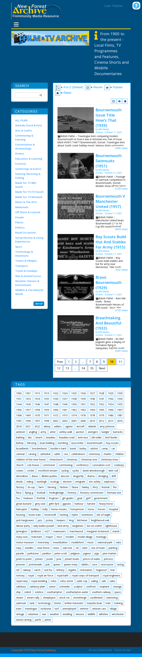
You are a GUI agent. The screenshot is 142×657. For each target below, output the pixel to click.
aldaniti (92, 426)
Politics (20, 227)
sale (103, 581)
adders (58, 426)
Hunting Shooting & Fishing (27, 175)
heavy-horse (106, 503)
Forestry (20, 163)
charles (108, 454)
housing (20, 514)
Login (107, 6)
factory (20, 487)
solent (27, 592)
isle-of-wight (103, 514)
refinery (60, 570)
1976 (83, 415)
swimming (112, 597)
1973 (65, 415)
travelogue (31, 608)
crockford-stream (47, 470)
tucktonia (46, 608)
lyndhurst (36, 531)
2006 (83, 420)
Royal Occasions (25, 232)
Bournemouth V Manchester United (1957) (110, 201)
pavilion (46, 553)
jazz (40, 520)
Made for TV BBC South (26, 184)
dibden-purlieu (49, 476)
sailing (94, 581)
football (41, 492)
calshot (94, 448)
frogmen (54, 498)
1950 (74, 404)
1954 (110, 404)
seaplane (104, 586)
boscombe (77, 443)
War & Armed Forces (28, 276)
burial (73, 448)
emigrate (80, 481)
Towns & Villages (26, 260)
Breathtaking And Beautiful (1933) (108, 323)
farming (51, 487)
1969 (28, 415)
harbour (79, 503)
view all (38, 303)
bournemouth (95, 443)
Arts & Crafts (23, 130)
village (113, 608)
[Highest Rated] (125, 101)
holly (45, 509)
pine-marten (109, 553)
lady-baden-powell (43, 525)
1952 (92, 404)
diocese (65, 476)
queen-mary (70, 564)
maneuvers (59, 531)
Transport (21, 265)
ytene (48, 619)
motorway (43, 542)
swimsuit (21, 603)
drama (91, 476)
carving (32, 454)
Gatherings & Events (28, 169)
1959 (46, 409)
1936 (55, 398)
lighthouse (111, 525)
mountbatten (60, 542)
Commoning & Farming (24, 137)
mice (59, 536)
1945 (28, 404)
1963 (83, 409)
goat (79, 498)
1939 (83, 398)
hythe (75, 514)
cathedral (45, 454)
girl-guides (68, 498)
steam (19, 597)
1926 (83, 393)
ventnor (84, 608)
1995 (19, 420)
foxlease (28, 498)
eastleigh (42, 481)
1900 (19, 393)
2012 (101, 420)
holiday (35, 509)
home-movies (59, 509)
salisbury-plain (37, 586)
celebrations (78, 454)
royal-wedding (39, 581)
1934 (37, 398)
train (108, 603)
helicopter (21, 509)
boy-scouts (112, 443)
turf (57, 608)
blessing (31, 443)
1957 (28, 409)
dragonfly (78, 476)
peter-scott (61, 553)
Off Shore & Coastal (27, 212)
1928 (101, 393)
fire (115, 487)
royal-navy (22, 581)
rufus (53, 581)
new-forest (43, 547)
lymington (21, 531)
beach (39, 437)
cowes (19, 470)
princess (108, 559)
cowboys (119, 465)
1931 (19, 398)
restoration (86, 570)
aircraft (81, 426)
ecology (54, 481)
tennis (57, 603)
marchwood (76, 531)
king (71, 520)
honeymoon (77, 509)
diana (35, 476)
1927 (92, 393)
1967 (120, 409)
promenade (35, 564)
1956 (19, 409)
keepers (61, 520)
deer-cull (113, 470)
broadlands (22, 448)
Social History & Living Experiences (29, 239)
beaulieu (50, 437)
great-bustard (23, 503)
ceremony (94, 454)
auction (80, 432)
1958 (37, 409)
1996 (28, 420)
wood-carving (23, 619)
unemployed (69, 608)
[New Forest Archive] (37, 11)
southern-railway (101, 592)
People (19, 217)
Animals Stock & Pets (28, 125)
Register (118, 6)
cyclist (75, 470)
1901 (28, 393)
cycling (65, 470)
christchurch (56, 459)
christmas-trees (109, 459)
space (117, 592)
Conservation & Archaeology (25, 146)
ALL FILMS (21, 120)
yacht (38, 619)
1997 (37, 420)
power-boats (72, 559)
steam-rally (33, 597)
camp (105, 448)
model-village (85, 536)
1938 (74, 398)
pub (48, 564)
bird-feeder (111, 437)
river (112, 570)
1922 (55, 393)
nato (118, 542)
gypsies (67, 503)
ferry (95, 487)
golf (88, 498)
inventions (87, 514)
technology (44, 603)
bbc (30, 437)
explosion (109, 481)
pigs (97, 553)
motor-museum (25, 542)
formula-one (114, 492)
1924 (65, 393)
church (20, 465)
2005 (74, 420)
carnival (20, 454)
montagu (101, 536)
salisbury (21, 586)
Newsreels (21, 207)
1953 (101, 404)
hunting (64, 514)
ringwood (101, 570)
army (43, 432)
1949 (65, 404)
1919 (46, 393)
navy (18, 547)
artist (53, 432)
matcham (36, 536)
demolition (22, 476)
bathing (20, 437)
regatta (72, 570)
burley (82, 448)
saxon (52, 586)
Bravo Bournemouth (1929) (109, 282)
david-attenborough (94, 470)
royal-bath (62, 575)
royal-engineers (111, 575)
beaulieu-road (66, 437)
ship (18, 592)
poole (49, 559)
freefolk (41, 498)
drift (114, 476)
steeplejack (49, 597)
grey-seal (40, 503)
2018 (19, 426)
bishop (20, 443)
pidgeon (75, 553)
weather (54, 614)
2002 (55, 420)
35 (92, 368)
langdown (77, 525)
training (118, 603)
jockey (49, 520)
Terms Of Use (122, 650)
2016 (120, 420)
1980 (110, 415)
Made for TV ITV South (29, 191)
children (119, 454)
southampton (54, 592)
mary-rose (22, 536)
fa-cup (31, 487)
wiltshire (103, 614)
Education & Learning (28, 158)
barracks (118, 432)
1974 (74, 415)
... (83, 362)
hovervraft (50, 514)
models (70, 536)
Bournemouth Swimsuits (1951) (109, 160)
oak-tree (67, 547)
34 (83, 368)
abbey (47, 426)
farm (41, 487)
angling (33, 432)
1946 (37, 404)
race (94, 564)
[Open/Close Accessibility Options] (136, 6)
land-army (63, 525)
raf (17, 570)
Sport (18, 246)
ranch (37, 570)
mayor (49, 536)
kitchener (82, 520)
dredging (103, 476)
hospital (113, 509)
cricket (30, 470)
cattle (57, 454)
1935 (46, 398)
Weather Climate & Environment (27, 283)
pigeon (87, 553)
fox (18, 498)
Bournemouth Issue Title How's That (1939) (109, 117)
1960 (55, 409)
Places (19, 222)
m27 (47, 531)
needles (29, 547)
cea (66, 454)
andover (20, 432)
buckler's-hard (58, 448)
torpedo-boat (94, 603)
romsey (20, 575)
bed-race (83, 437)
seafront (91, 586)
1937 (65, 398)
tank (32, 603)
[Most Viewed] (119, 101)
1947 (46, 404)
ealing (29, 481)
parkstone (33, 553)
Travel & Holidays (26, 270)
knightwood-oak (100, 520)
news (56, 547)
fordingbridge (56, 492)
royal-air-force (45, 575)
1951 (83, 404)
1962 (74, 409)
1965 (101, 409)
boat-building (47, 443)
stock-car (64, 597)
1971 (46, 415)
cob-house (33, 465)
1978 (92, 415)
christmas (71, 459)
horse (91, 509)
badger (105, 432)
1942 (110, 398)
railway (27, 570)
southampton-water (77, 592)
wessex (80, 614)
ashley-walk (65, 432)
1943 (120, 398)
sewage (117, 586)
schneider (64, 586)
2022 (37, 426)
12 (58, 368)
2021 (28, 426)
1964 (92, 409)
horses (101, 509)
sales (112, 581)
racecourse (107, 564)
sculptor (78, 586)
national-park (104, 542)
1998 (46, 420)
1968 (19, 415)
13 (67, 368)
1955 (120, 404)
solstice (39, 592)
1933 (28, 398)
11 (120, 362)
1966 (110, 409)
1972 (55, 415)
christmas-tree (89, 459)
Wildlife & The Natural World (29, 292)
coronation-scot (101, 465)
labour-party (23, 525)
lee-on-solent (94, 525)
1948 (55, 404)
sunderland (96, 597)
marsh (115, 531)
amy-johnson (107, 426)
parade (20, 553)
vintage (20, 614)
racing (120, 564)
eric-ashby (94, 481)
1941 (101, 398)
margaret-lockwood (98, 531)
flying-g (29, 492)
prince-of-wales (91, 559)
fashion (64, 487)
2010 (92, 420)
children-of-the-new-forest (31, 459)
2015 (110, 420)
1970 (37, 415)
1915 (37, 393)
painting (113, 547)
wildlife (91, 614)
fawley (85, 487)
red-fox (48, 570)
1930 (120, 393)
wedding (67, 614)
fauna (75, 487)
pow (58, 559)
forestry (72, 492)
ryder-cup (82, 581)
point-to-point (24, 559)
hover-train (35, 514)
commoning (65, 465)
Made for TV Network (28, 197)
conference (82, 465)
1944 (19, 404)
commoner (49, 465)
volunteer (33, 614)
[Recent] (113, 101)
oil (77, 547)
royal (31, 575)
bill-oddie (97, 437)
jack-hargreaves (25, 520)
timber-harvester (74, 603)
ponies (39, 559)
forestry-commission (91, 492)
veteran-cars (99, 608)
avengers (93, 432)
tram (18, 608)
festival (105, 487)
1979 (101, 415)
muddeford (77, 542)
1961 (65, 409)
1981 (120, 415)
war (44, 614)
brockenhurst (39, 448)
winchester (118, 614)
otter (85, 547)
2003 (65, 420)
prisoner (20, 564)
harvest (91, 503)
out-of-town (98, 547)
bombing (63, 443)
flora (18, 492)
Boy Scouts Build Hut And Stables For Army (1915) (111, 242)
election (67, 481)
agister (69, 426)
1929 (110, 393)
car (113, 448)
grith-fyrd (54, 503)
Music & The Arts (26, 202)
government (101, 498)
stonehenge (80, 597)
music (90, 542)
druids (19, 481)
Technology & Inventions (24, 253)
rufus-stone (66, 581)
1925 (74, 393)
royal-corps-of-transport (85, 575)
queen (56, 564)
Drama (19, 153)
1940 (92, 398)
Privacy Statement (100, 650)
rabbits (85, 564)
